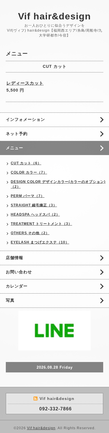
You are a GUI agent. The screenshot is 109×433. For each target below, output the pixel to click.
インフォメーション (25, 119)
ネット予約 (17, 133)
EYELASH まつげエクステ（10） (40, 242)
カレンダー (17, 286)
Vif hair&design (54, 16)
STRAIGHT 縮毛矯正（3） (34, 205)
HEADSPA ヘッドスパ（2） (35, 214)
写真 (10, 300)
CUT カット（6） (26, 163)
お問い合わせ (19, 272)
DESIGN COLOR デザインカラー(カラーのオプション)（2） (58, 184)
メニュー (14, 147)
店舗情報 (14, 257)
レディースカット (25, 83)
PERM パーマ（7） (27, 196)
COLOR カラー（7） (29, 172)
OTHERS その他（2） (30, 233)
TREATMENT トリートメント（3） (41, 224)
